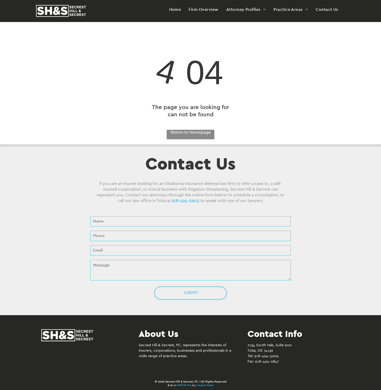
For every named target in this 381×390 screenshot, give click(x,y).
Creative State (204, 385)
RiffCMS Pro (185, 385)
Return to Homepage (191, 132)
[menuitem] (175, 9)
